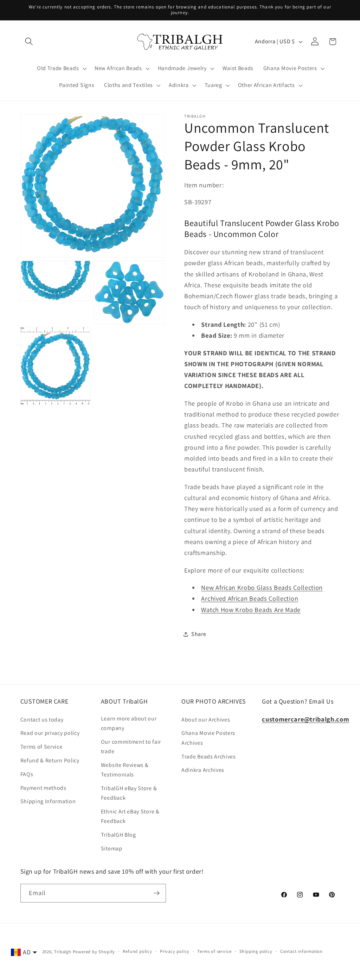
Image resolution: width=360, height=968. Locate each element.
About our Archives (205, 719)
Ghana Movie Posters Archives (208, 737)
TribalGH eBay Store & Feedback (129, 793)
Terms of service (214, 951)
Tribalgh (62, 952)
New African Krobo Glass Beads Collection (262, 587)
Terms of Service (41, 746)
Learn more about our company (129, 723)
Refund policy (137, 951)
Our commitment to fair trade (131, 746)
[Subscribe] (157, 893)
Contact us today (42, 719)
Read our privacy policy (50, 733)
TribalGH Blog (118, 834)
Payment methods (43, 788)
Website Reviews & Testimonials (125, 769)
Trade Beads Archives (208, 756)
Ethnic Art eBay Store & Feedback (130, 816)
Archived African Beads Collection (249, 598)
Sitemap (111, 848)
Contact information (301, 951)
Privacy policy (174, 951)
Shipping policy (255, 951)
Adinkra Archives (202, 770)
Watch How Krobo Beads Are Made (251, 609)
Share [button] (198, 634)
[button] (29, 42)
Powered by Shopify (94, 952)
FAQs (26, 774)
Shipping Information (48, 801)
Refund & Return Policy (49, 760)
